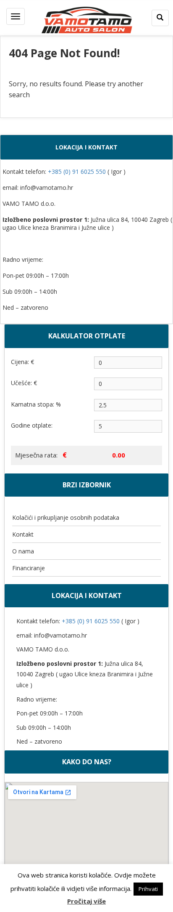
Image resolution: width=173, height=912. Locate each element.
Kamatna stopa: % (36, 404)
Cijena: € (22, 362)
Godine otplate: (31, 425)
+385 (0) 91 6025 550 (77, 171)
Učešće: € (24, 383)
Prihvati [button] (148, 889)
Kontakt (23, 534)
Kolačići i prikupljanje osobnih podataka (65, 517)
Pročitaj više (86, 901)
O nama (23, 551)
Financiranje (28, 568)
